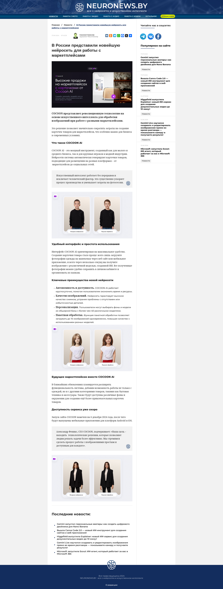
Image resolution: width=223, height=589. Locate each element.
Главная (56, 25)
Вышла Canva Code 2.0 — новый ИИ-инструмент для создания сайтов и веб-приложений (91, 531)
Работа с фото (70, 16)
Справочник (168, 16)
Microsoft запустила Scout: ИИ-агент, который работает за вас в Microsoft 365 (92, 552)
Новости (53, 16)
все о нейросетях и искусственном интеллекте (117, 10)
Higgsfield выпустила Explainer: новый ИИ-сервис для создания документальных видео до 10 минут (92, 537)
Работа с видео (90, 16)
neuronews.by (117, 6)
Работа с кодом (132, 16)
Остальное (151, 16)
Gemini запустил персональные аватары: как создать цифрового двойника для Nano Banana (93, 525)
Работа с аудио (111, 16)
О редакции (111, 585)
